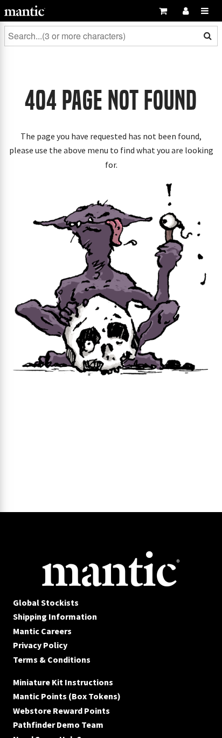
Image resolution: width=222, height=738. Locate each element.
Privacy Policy (40, 645)
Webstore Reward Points (61, 710)
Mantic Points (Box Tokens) (67, 696)
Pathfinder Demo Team (58, 724)
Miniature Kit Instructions (63, 682)
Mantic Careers (42, 631)
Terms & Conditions (52, 659)
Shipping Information (55, 616)
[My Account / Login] (185, 10)
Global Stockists (46, 602)
